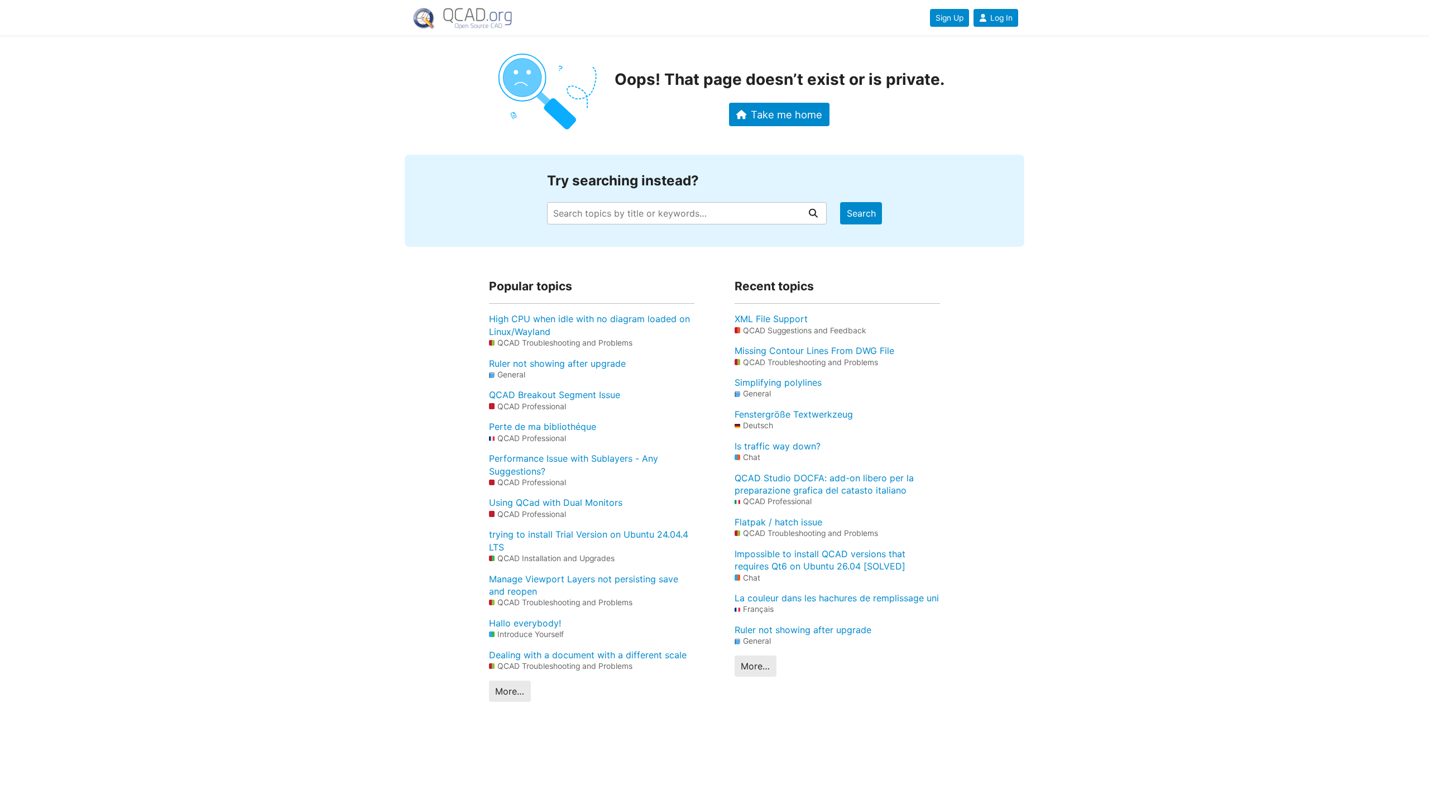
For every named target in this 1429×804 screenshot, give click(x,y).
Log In (1001, 17)
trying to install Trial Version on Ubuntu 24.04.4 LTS (588, 540)
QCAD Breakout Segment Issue (554, 394)
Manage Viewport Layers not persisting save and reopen (583, 585)
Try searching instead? (623, 181)
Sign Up (949, 17)
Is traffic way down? (778, 446)
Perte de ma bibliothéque (542, 426)
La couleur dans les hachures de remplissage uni (837, 598)
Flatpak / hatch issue (778, 522)
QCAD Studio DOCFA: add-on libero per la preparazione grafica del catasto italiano (824, 484)
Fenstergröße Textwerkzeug (794, 414)
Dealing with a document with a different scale (588, 655)
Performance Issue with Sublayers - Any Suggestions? (573, 464)
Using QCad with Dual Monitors (555, 502)
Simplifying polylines (778, 382)
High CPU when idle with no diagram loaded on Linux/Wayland (589, 325)
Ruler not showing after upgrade (557, 363)
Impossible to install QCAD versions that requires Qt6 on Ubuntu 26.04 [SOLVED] (820, 560)
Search (861, 213)
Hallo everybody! (525, 623)
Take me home (786, 114)
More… (509, 691)
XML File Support (771, 318)
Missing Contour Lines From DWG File (814, 350)
